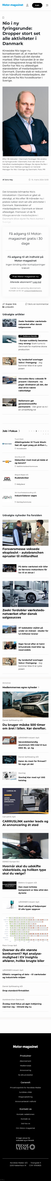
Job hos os (25, 1123)
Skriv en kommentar (38, 304)
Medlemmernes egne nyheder (19, 687)
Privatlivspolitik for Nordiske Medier (25, 1087)
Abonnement (25, 1061)
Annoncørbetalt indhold (25, 1101)
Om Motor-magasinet (25, 1128)
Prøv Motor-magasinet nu (26, 276)
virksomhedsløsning (33, 291)
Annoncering (25, 1070)
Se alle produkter (25, 1075)
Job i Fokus (9, 430)
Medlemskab (25, 1066)
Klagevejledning (26, 1097)
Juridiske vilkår (25, 1092)
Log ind (37, 282)
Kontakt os (25, 1119)
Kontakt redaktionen (25, 1114)
